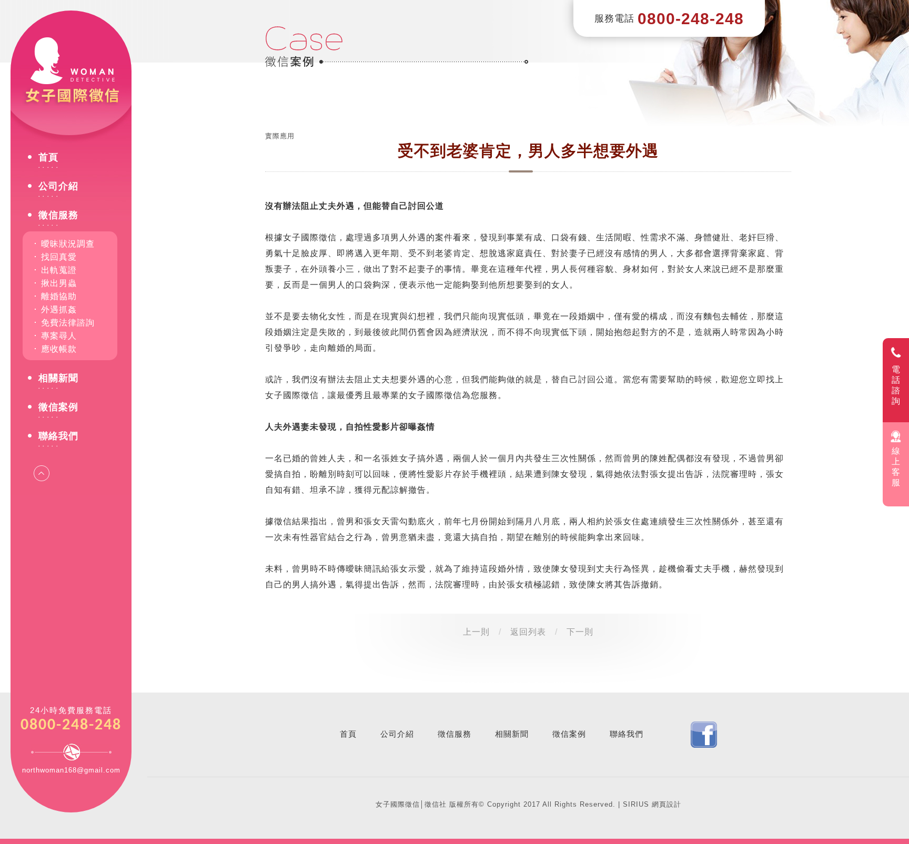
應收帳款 (59, 348)
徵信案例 (58, 407)
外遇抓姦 (59, 309)
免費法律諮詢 (68, 322)
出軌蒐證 (59, 270)
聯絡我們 (58, 436)
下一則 (580, 631)
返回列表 (528, 631)
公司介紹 (58, 186)
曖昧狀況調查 (68, 243)
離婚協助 (59, 296)
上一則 (476, 631)
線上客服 (896, 466)
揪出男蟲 (59, 283)
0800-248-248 (71, 725)
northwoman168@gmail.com (71, 770)
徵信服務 (58, 215)
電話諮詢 (896, 385)
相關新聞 (58, 378)
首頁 (48, 157)
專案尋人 (59, 335)
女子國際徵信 (71, 74)
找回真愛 (59, 256)
